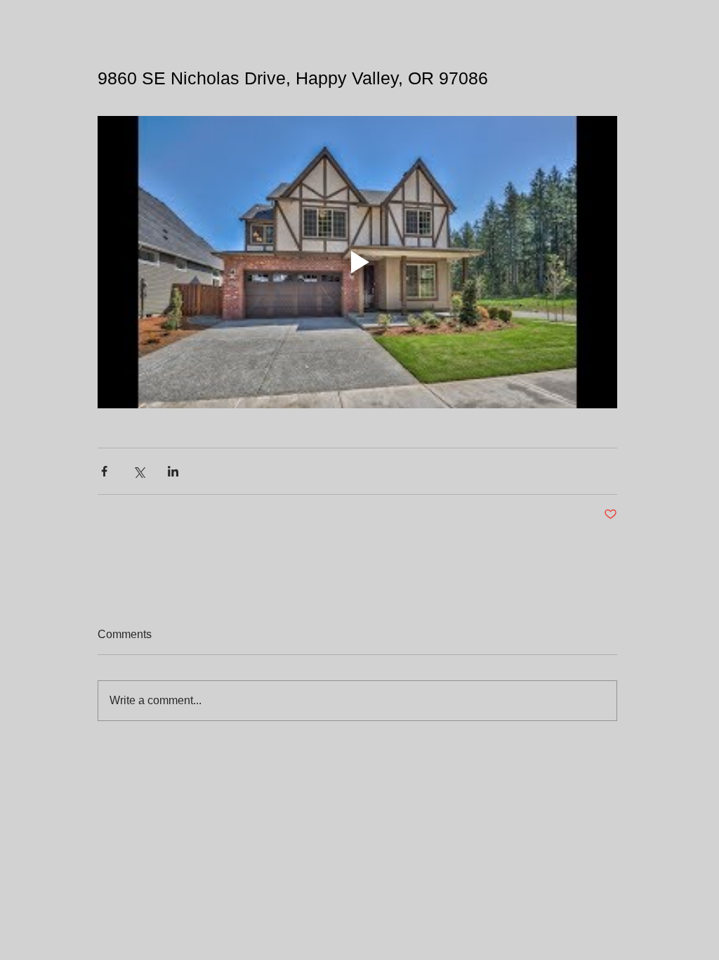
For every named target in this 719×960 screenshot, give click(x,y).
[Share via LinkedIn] (173, 471)
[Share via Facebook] (104, 471)
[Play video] (357, 262)
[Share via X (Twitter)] (138, 471)
